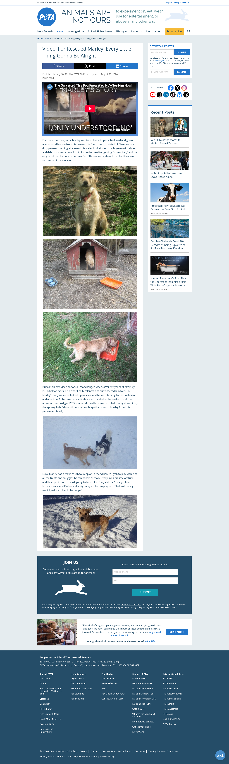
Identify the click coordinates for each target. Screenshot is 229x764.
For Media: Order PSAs (113, 693)
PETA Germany (170, 688)
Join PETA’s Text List (50, 719)
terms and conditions (131, 604)
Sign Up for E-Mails (49, 713)
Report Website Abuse (85, 756)
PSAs (104, 688)
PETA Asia (168, 713)
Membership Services (143, 721)
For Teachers (77, 698)
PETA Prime (46, 708)
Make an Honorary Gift (144, 698)
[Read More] (114, 632)
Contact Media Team (112, 698)
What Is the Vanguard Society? (143, 715)
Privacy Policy (47, 756)
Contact (95, 751)
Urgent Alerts (77, 678)
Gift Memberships (141, 726)
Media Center (108, 678)
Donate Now (139, 678)
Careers (44, 683)
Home (40, 38)
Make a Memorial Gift (143, 693)
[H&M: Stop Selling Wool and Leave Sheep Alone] (169, 165)
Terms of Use (64, 756)
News (47, 38)
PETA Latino (169, 724)
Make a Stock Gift (141, 703)
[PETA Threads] (186, 94)
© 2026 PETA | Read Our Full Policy (58, 751)
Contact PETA (47, 724)
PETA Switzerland (172, 698)
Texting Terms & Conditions (163, 751)
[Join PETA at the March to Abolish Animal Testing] (169, 132)
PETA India (168, 703)
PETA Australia (170, 708)
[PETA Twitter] (177, 88)
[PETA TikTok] (173, 94)
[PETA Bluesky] (179, 94)
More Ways (138, 731)
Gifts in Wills (138, 708)
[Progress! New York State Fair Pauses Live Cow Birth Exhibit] (169, 199)
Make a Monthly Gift (142, 688)
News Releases (109, 683)
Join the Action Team (81, 688)
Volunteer (45, 703)
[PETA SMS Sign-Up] (159, 94)
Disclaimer (140, 751)
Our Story (45, 678)
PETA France (169, 683)
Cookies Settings (107, 757)
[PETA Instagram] (184, 88)
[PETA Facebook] (171, 88)
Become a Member (142, 683)
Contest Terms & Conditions (116, 751)
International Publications (46, 730)
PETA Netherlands (172, 693)
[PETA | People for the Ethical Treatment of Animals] (46, 16)
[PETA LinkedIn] (166, 94)
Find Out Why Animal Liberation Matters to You (51, 691)
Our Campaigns (79, 683)
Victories (44, 698)
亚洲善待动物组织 (171, 718)
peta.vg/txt (159, 60)
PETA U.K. (168, 678)
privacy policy (136, 607)
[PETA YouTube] (152, 94)
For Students (77, 693)
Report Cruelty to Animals (177, 3)
